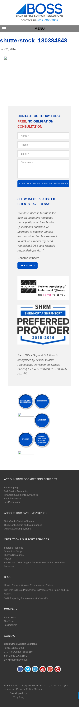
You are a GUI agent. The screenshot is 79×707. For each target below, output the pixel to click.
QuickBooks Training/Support (19, 521)
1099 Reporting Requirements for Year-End (26, 598)
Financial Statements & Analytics (21, 495)
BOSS (39, 10)
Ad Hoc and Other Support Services (22, 562)
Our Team (9, 621)
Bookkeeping (11, 487)
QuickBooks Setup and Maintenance (23, 525)
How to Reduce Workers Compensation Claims (28, 585)
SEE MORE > (28, 265)
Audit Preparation (13, 498)
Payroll (7, 558)
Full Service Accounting (16, 491)
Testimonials (10, 625)
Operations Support (14, 551)
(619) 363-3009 (47, 20)
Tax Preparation (12, 502)
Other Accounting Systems (17, 528)
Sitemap (39, 689)
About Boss (10, 617)
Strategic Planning (13, 547)
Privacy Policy (25, 689)
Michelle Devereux (17, 659)
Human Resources (14, 555)
